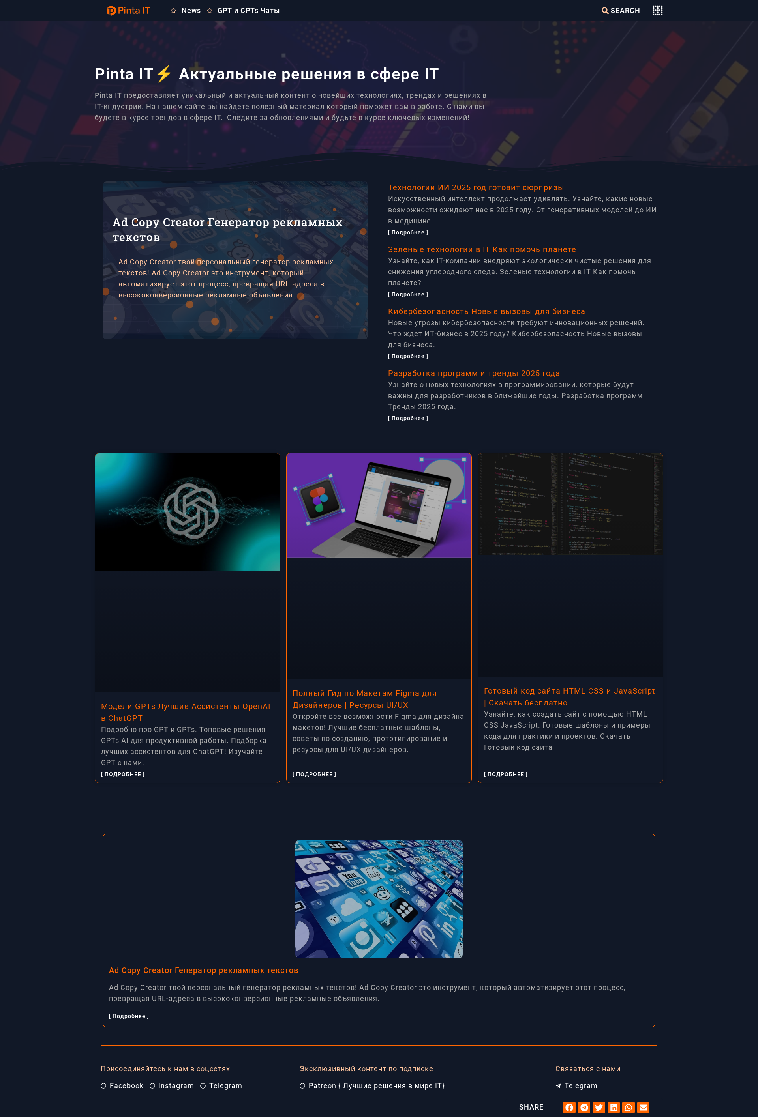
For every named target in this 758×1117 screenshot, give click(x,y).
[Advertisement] (238, 394)
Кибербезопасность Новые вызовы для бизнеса (486, 311)
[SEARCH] (605, 10)
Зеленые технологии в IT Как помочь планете (482, 249)
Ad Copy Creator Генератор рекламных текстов (203, 970)
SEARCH (625, 10)
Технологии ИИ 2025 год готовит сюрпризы (476, 187)
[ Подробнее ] (408, 232)
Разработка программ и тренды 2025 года (474, 373)
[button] (569, 1107)
